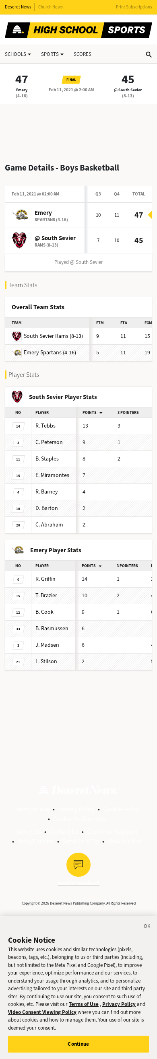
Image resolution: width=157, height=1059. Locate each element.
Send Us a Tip (80, 841)
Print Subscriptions (134, 7)
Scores (82, 54)
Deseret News (18, 7)
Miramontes (52, 475)
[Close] (147, 927)
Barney (46, 492)
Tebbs (45, 426)
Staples (47, 459)
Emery (21, 90)
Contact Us (64, 831)
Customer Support (112, 831)
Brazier (46, 595)
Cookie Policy (121, 809)
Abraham (49, 524)
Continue (78, 1043)
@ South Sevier (128, 90)
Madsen (47, 645)
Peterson (49, 442)
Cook (44, 612)
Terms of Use (32, 809)
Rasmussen (51, 628)
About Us (29, 831)
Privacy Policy (76, 809)
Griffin (45, 579)
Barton (46, 508)
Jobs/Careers (35, 841)
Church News (50, 7)
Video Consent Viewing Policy (42, 1012)
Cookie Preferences (79, 818)
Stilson (46, 661)
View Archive (124, 841)
